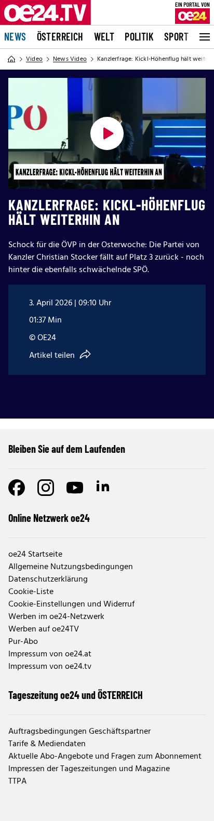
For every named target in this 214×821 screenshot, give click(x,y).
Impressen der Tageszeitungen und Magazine (89, 769)
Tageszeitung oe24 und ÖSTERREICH (75, 695)
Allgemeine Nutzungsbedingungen (70, 567)
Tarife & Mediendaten (47, 744)
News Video (70, 59)
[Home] (11, 59)
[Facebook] (16, 487)
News (15, 36)
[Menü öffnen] (203, 36)
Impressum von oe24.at (49, 654)
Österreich (60, 36)
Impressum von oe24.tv (49, 667)
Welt (104, 36)
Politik (139, 36)
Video (34, 59)
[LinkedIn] (104, 487)
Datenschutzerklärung (48, 579)
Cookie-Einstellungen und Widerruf (71, 604)
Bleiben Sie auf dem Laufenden (66, 448)
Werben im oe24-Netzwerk (56, 617)
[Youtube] (74, 487)
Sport (176, 36)
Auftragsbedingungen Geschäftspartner (79, 731)
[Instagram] (45, 487)
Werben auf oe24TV (43, 629)
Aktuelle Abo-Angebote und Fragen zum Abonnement (105, 756)
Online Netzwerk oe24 (49, 518)
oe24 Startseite (35, 554)
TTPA (17, 781)
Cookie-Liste (31, 592)
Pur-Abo (23, 642)
